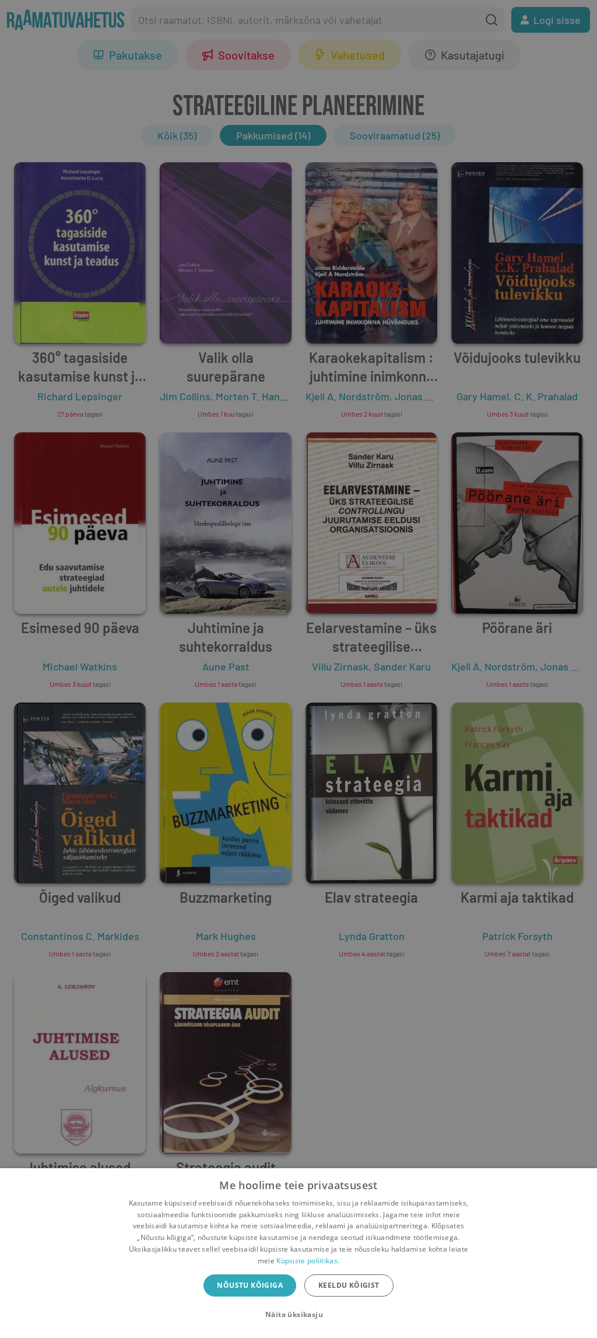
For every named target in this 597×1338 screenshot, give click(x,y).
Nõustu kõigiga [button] (250, 1285)
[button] (298, 1314)
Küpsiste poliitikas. (307, 1261)
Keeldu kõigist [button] (349, 1285)
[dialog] (298, 1253)
